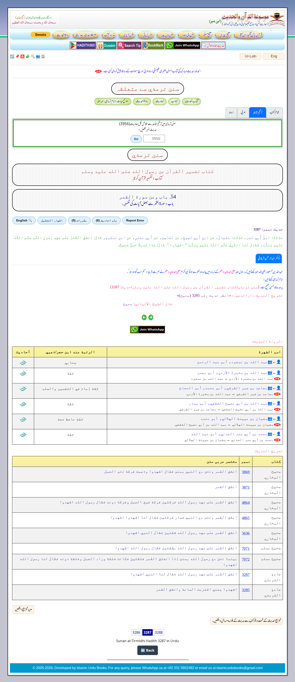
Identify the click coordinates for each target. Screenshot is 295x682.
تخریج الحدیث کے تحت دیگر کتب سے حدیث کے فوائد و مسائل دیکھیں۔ (246, 621)
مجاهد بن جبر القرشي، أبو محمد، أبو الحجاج (223, 388)
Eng (274, 56)
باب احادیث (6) (106, 220)
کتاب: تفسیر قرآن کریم (147, 178)
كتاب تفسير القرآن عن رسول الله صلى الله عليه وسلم (147, 171)
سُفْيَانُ (224, 237)
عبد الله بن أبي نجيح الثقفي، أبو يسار (228, 403)
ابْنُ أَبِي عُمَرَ (258, 237)
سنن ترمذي (147, 154)
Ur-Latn (250, 56)
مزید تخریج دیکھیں (23, 609)
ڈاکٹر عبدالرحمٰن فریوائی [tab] (269, 258)
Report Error (135, 220)
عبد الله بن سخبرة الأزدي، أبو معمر (232, 372)
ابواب (174, 101)
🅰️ (22, 56)
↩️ (12, 56)
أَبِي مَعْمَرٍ (143, 237)
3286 (136, 632)
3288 (159, 632)
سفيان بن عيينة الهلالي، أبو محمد (234, 418)
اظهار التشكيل (52, 220)
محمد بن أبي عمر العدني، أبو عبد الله (229, 434)
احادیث (159, 101)
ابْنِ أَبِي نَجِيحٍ (196, 237)
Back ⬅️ (147, 650)
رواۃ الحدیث (142, 101)
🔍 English (24, 220)
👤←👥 (274, 362)
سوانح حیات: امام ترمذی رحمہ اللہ (112, 101)
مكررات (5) (79, 220)
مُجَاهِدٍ (168, 237)
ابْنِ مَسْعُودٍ (115, 237)
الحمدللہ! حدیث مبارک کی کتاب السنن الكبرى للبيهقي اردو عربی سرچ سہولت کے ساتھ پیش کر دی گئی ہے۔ (151, 71)
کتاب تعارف (191, 101)
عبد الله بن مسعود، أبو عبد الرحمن (232, 362)
